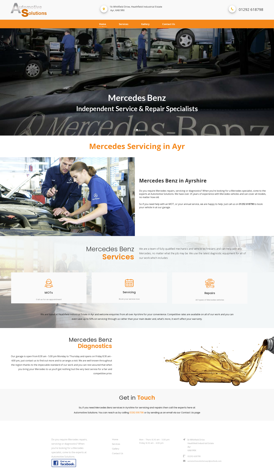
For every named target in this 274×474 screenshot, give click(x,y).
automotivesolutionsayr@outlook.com (204, 461)
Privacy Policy (159, 470)
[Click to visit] (64, 463)
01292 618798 (251, 9)
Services (123, 24)
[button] (20, 80)
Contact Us (168, 24)
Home (102, 24)
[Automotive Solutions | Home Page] (41, 10)
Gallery (145, 24)
